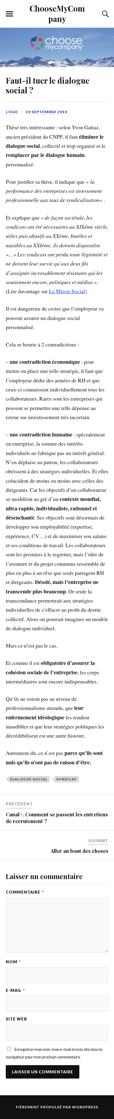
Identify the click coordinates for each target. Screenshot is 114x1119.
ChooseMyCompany (57, 13)
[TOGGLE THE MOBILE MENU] (9, 14)
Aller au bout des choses (79, 850)
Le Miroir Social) (68, 291)
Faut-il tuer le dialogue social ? (47, 85)
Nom (13, 961)
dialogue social (29, 779)
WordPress (85, 1107)
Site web (16, 1018)
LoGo (12, 111)
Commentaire (25, 892)
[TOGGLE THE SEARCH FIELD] (104, 14)
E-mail (15, 990)
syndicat (66, 779)
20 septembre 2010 (46, 111)
